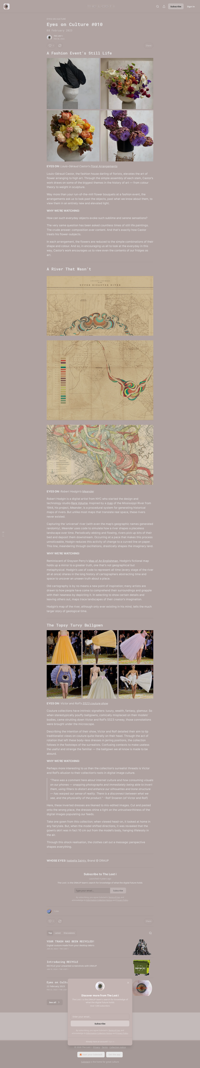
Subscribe (100, 1023)
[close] (128, 982)
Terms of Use (114, 1030)
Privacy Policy (122, 1033)
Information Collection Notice (99, 1033)
